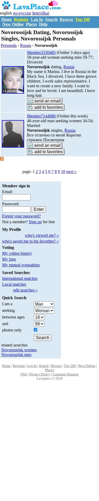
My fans (9, 259)
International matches (19, 278)
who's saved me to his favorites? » (30, 241)
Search (51, 19)
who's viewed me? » (42, 235)
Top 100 (82, 19)
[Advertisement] (49, 446)
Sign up (35, 222)
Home (6, 19)
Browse (66, 19)
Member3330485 (41, 52)
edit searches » (25, 290)
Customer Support (65, 374)
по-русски (22, 13)
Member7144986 (41, 116)
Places (31, 24)
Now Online (13, 24)
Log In (37, 19)
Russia (68, 67)
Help (43, 24)
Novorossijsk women (19, 350)
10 (63, 171)
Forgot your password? (21, 216)
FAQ (24, 374)
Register (21, 19)
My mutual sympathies (21, 265)
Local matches (14, 284)
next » (71, 171)
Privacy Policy (39, 374)
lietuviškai (40, 13)
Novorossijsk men (16, 354)
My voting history (17, 253)
